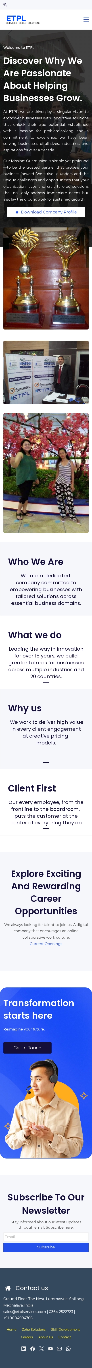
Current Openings (46, 944)
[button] (5, 5)
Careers (27, 1337)
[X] (41, 1348)
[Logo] (24, 19)
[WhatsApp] (68, 1348)
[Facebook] (32, 1348)
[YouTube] (50, 1348)
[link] (46, 230)
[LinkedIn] (23, 1348)
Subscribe (46, 1247)
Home (11, 1330)
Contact (65, 1337)
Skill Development (65, 1330)
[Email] (59, 1348)
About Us (45, 1337)
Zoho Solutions (34, 1330)
